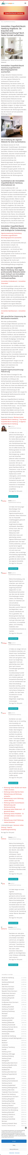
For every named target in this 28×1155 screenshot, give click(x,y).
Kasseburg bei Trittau (14, 1103)
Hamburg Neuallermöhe (14, 1065)
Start (2, 21)
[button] (26, 1128)
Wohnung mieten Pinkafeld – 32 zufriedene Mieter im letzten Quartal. (14, 816)
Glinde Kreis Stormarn (14, 993)
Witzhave (14, 1013)
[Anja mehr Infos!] (4, 428)
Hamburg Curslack (14, 1117)
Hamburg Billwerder (14, 1022)
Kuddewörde (14, 1069)
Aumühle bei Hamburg (14, 1036)
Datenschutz (11, 1152)
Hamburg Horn (14, 1052)
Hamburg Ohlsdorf (14, 1105)
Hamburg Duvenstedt (14, 1025)
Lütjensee (14, 1045)
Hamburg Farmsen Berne (14, 1027)
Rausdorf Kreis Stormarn (14, 991)
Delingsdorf (14, 1060)
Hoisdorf (14, 1016)
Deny (14, 1145)
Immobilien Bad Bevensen (9, 311)
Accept (14, 1141)
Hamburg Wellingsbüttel (14, 1087)
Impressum (17, 1152)
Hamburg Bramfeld (14, 1007)
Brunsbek (14, 980)
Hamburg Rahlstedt (14, 982)
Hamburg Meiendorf (14, 995)
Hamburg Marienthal (14, 1078)
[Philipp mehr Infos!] (4, 645)
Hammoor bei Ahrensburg (14, 1110)
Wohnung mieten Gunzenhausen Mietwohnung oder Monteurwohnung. (14, 805)
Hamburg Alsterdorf (14, 1112)
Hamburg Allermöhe (14, 1090)
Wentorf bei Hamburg (14, 1094)
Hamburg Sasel (14, 1058)
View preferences (14, 1149)
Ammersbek (14, 1034)
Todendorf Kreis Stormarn (14, 1092)
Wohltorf (14, 1043)
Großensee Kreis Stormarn (14, 1002)
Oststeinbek (14, 1000)
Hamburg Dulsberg (14, 1056)
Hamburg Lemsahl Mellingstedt (14, 1038)
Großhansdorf (14, 1004)
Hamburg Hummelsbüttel (14, 1081)
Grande (14, 1049)
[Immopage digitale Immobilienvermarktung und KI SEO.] (7, 3)
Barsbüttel (14, 984)
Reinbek (14, 1040)
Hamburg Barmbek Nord (14, 1063)
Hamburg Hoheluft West (14, 1123)
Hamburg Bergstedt (14, 998)
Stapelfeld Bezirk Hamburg (14, 428)
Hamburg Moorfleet (14, 1018)
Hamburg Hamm (14, 1083)
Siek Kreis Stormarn (14, 986)
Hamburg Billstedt (14, 1029)
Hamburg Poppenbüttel (14, 1074)
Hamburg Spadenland (14, 1085)
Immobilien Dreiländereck (9, 281)
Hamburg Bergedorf (14, 1099)
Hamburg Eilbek (14, 1067)
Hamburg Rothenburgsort (14, 1108)
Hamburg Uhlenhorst (14, 1114)
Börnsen (14, 1121)
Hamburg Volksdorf (14, 989)
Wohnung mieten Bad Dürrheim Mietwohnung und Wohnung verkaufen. (14, 794)
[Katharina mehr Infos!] (4, 929)
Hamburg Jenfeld (14, 1020)
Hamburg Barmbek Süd (14, 1072)
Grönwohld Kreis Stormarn (14, 1096)
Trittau (14, 1076)
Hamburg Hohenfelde (14, 1119)
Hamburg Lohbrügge (14, 1054)
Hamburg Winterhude (14, 1126)
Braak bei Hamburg (14, 977)
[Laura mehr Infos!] (4, 715)
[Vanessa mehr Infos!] (4, 839)
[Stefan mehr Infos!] (4, 503)
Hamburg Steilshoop (14, 1011)
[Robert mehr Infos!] (4, 575)
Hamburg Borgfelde (14, 1101)
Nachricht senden (13, 496)
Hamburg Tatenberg (14, 1047)
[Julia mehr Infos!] (4, 885)
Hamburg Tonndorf (14, 1009)
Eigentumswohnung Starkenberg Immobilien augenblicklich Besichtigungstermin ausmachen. (11, 235)
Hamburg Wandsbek (14, 1031)
